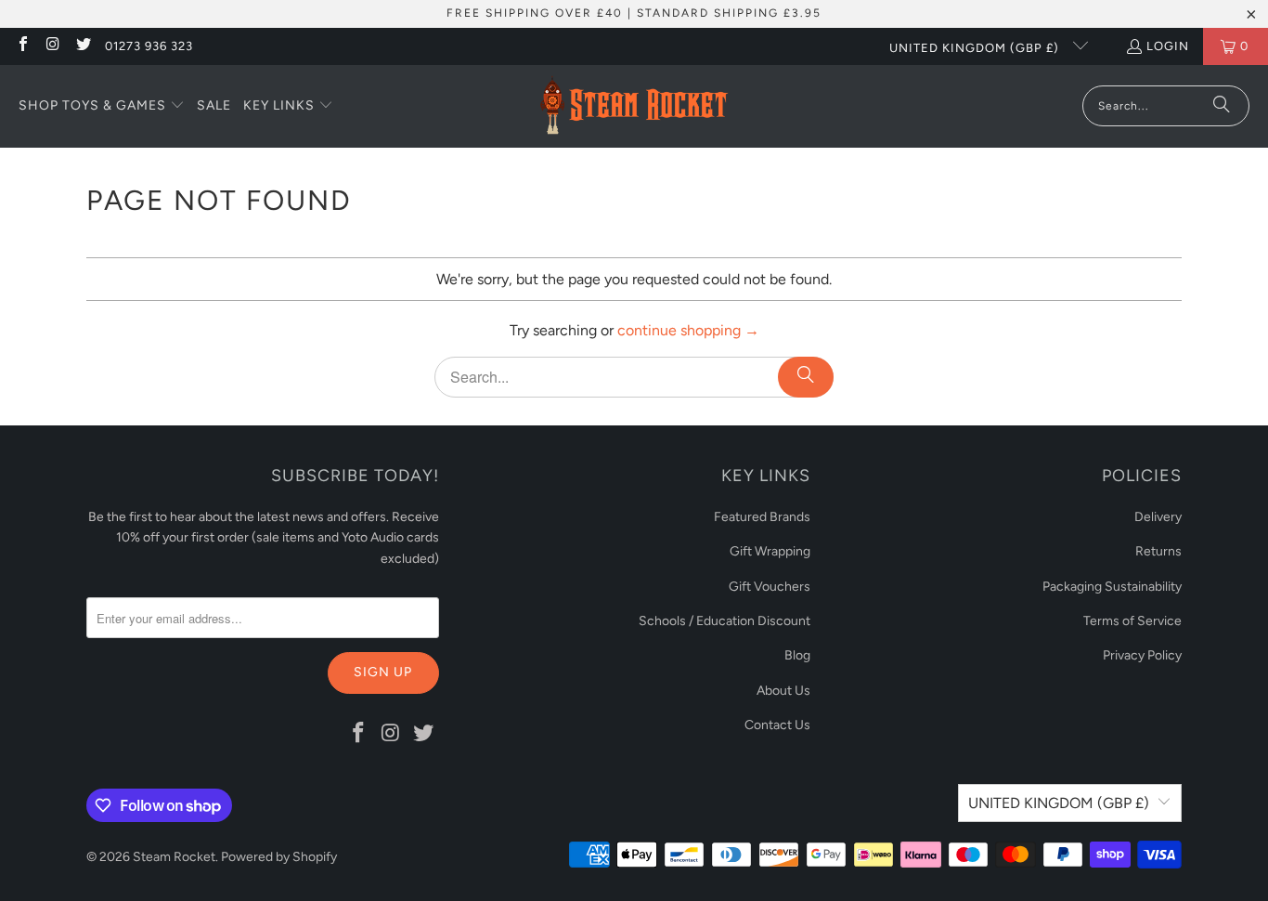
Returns (1158, 551)
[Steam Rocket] (633, 106)
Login (1167, 46)
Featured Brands (762, 517)
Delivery (1158, 517)
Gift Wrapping (770, 551)
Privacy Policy (1142, 655)
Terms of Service (1132, 621)
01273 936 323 (149, 46)
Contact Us (777, 725)
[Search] (1221, 105)
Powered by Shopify (279, 857)
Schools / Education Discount (724, 621)
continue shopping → (688, 330)
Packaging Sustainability (1112, 586)
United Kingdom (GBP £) (976, 48)
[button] (102, 107)
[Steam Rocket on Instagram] (52, 46)
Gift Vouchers (769, 586)
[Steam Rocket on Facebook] (22, 46)
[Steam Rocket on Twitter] (82, 46)
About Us (783, 691)
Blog (797, 655)
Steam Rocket (174, 857)
